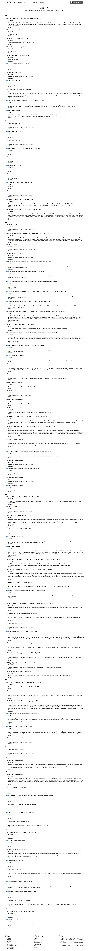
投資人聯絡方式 (37, 944)
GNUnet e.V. (69, 938)
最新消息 (42, 2)
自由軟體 (68, 945)
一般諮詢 (36, 938)
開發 (30, 2)
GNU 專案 (68, 939)
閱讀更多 (11, 27)
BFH (67, 942)
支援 (35, 945)
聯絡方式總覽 (10, 944)
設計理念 (20, 2)
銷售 (35, 939)
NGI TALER (35, 2)
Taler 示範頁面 (10, 947)
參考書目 (9, 941)
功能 (15, 2)
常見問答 (9, 938)
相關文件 (26, 2)
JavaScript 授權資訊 (79, 945)
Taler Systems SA (77, 938)
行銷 (35, 941)
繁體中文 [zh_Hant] (77, 2)
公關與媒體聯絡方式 (38, 942)
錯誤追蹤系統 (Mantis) (12, 945)
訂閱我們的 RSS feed (59, 10)
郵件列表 (36, 947)
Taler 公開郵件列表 (11, 948)
